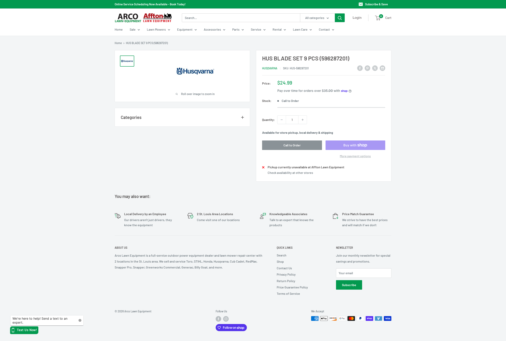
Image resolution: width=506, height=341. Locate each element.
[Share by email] (382, 68)
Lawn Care (300, 29)
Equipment (185, 29)
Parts (236, 29)
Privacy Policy (286, 274)
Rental (277, 29)
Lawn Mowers (156, 29)
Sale (133, 29)
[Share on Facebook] (360, 68)
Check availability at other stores (290, 172)
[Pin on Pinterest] (367, 68)
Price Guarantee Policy (292, 287)
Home (119, 29)
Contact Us (284, 268)
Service (256, 29)
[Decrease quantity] (282, 120)
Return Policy (286, 281)
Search (281, 255)
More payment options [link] (355, 156)
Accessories (212, 29)
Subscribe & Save (376, 4)
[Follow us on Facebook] (218, 319)
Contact (324, 29)
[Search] (340, 17)
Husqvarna (269, 68)
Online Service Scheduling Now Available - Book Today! (150, 4)
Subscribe (349, 285)
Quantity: (268, 120)
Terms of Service (288, 293)
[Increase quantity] (302, 120)
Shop (280, 261)
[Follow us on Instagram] (226, 319)
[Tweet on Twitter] (375, 68)
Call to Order (292, 145)
